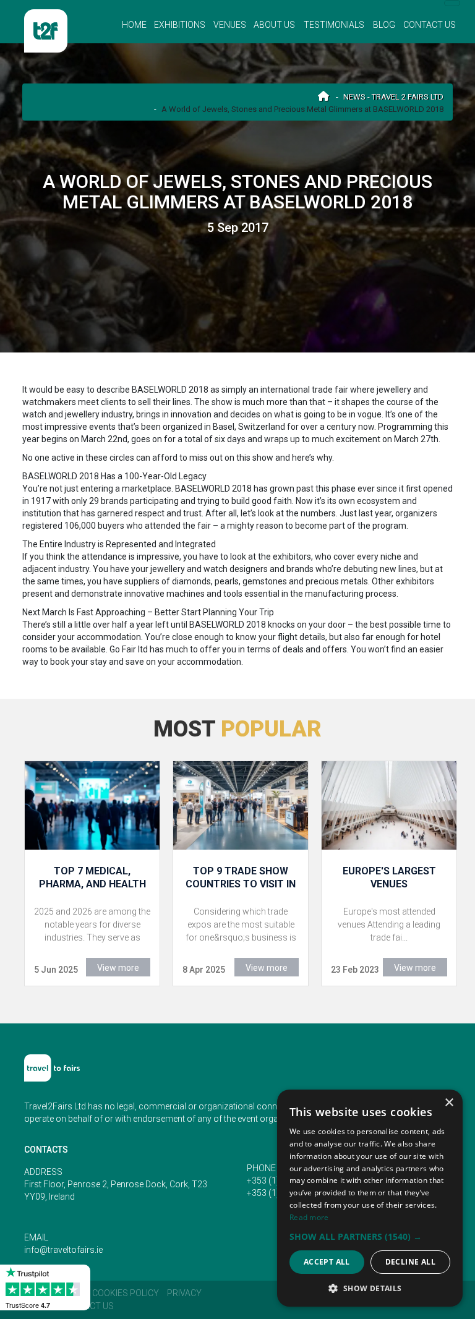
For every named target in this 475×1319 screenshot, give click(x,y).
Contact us (429, 25)
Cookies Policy (125, 1293)
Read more (309, 1217)
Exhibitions (179, 25)
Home (134, 25)
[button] (369, 1236)
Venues (229, 25)
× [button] (448, 1103)
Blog (384, 25)
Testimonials (334, 25)
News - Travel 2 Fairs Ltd (393, 96)
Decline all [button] (410, 1262)
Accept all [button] (327, 1262)
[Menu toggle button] (452, 3)
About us (274, 25)
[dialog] (370, 1198)
